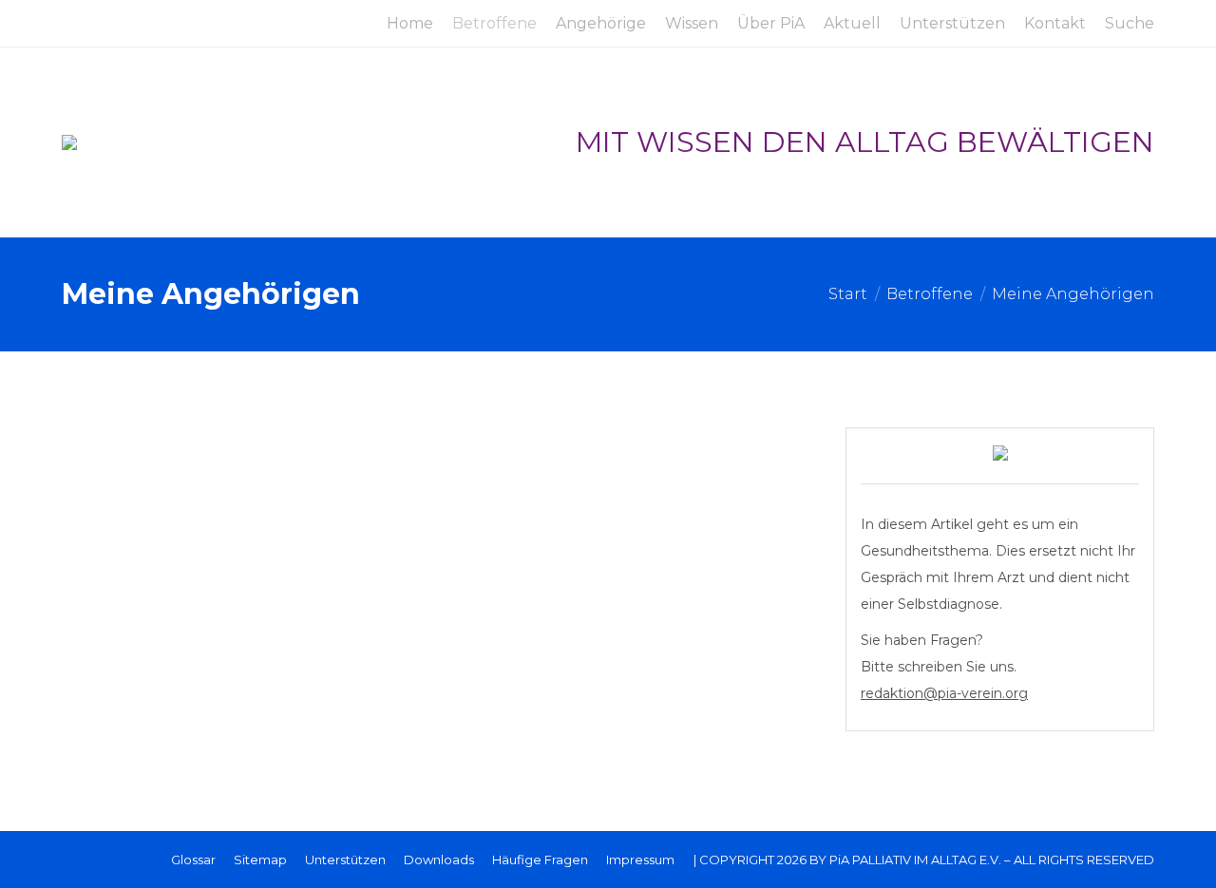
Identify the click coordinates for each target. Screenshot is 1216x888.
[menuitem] (410, 23)
